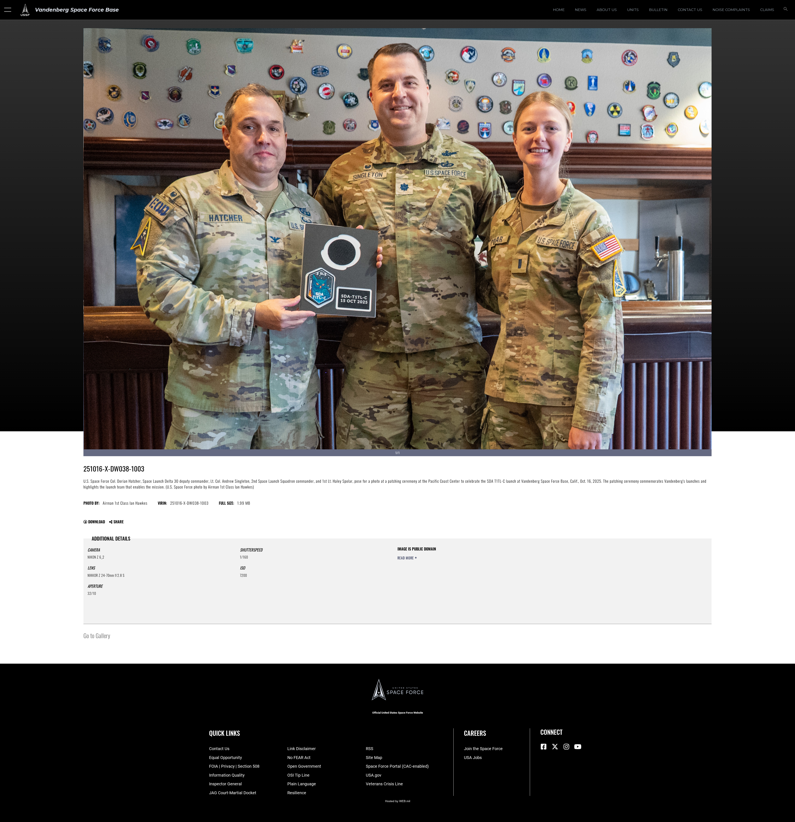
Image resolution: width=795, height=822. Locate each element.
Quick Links (224, 733)
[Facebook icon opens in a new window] (543, 747)
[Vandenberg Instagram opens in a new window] (566, 747)
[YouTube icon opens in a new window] (578, 747)
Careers (475, 733)
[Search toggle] (785, 10)
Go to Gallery (96, 635)
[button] (6, 10)
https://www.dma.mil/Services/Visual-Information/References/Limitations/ (529, 573)
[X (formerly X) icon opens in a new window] (555, 747)
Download (96, 521)
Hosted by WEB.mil (397, 801)
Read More (406, 557)
